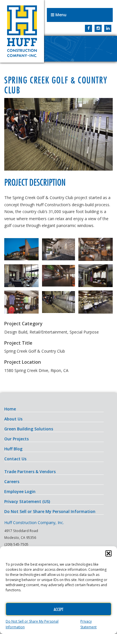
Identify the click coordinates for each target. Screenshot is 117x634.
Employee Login (19, 491)
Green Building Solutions (28, 428)
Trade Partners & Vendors (30, 471)
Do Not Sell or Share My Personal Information (49, 511)
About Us (13, 419)
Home (10, 409)
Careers (11, 481)
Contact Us (15, 458)
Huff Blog (13, 448)
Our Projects (16, 438)
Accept (58, 609)
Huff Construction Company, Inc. (22, 31)
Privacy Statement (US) (27, 501)
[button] (108, 553)
